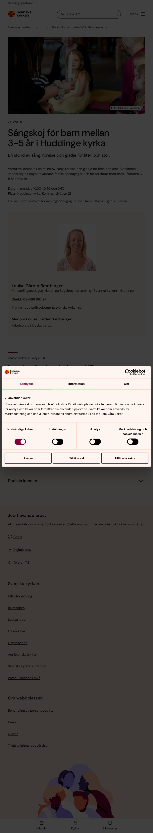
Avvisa (28, 458)
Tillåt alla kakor (125, 458)
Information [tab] (76, 383)
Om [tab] (126, 383)
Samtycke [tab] (26, 383)
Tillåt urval (76, 458)
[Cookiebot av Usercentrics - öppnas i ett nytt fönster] (131, 372)
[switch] (57, 442)
